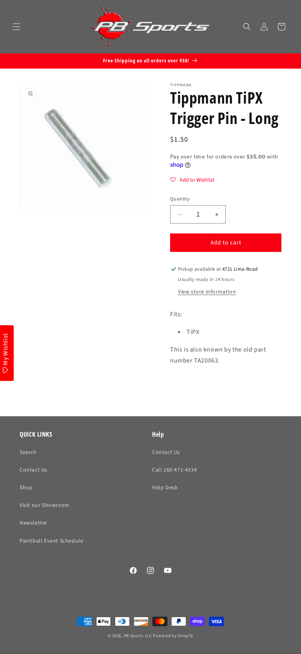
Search (28, 452)
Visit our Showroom (45, 505)
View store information (207, 292)
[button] (16, 26)
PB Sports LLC (138, 636)
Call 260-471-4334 (174, 470)
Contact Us (33, 470)
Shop (26, 488)
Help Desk (165, 488)
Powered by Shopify (173, 636)
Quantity (180, 198)
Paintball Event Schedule (51, 541)
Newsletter (33, 523)
